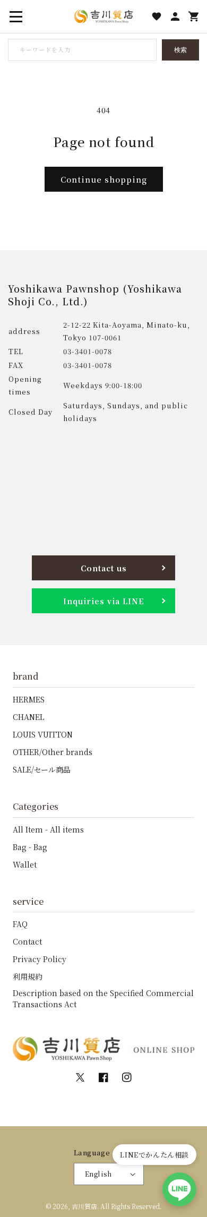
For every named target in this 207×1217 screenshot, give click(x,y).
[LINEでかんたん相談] (179, 1189)
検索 (180, 50)
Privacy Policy (39, 959)
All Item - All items (48, 829)
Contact (27, 941)
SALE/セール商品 (42, 769)
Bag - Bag (30, 847)
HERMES (29, 699)
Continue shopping (104, 179)
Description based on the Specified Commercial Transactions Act (103, 998)
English (98, 1174)
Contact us (104, 568)
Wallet (25, 864)
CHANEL (28, 717)
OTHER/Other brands (52, 752)
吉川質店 (84, 1206)
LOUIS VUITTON (43, 734)
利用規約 (27, 976)
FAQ (20, 924)
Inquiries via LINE (103, 601)
